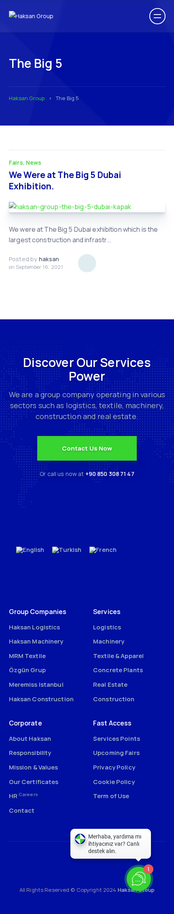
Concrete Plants (118, 670)
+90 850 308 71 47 (109, 474)
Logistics (107, 627)
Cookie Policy (114, 782)
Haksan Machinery (36, 641)
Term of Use (111, 796)
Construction (114, 699)
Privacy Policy (114, 767)
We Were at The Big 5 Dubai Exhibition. (65, 180)
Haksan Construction (41, 699)
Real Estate (110, 684)
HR (23, 796)
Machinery (108, 641)
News (34, 162)
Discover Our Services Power (87, 369)
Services (107, 611)
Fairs (16, 162)
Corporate (25, 723)
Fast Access (112, 723)
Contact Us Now (87, 448)
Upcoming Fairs (116, 752)
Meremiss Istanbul (36, 684)
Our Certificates (34, 782)
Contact (22, 810)
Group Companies (38, 611)
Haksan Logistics (34, 627)
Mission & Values (33, 767)
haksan (49, 259)
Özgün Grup (27, 670)
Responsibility (30, 752)
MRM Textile (27, 656)
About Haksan (30, 738)
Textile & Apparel (118, 656)
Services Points (116, 738)
